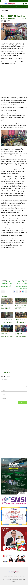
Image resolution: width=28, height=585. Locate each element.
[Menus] (2, 4)
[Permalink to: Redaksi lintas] (2, 21)
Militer (2, 13)
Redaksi (5, 576)
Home (14, 577)
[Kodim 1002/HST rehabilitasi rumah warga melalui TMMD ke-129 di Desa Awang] (7, 328)
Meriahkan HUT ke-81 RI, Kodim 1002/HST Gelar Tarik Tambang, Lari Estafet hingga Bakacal (20, 307)
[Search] (26, 4)
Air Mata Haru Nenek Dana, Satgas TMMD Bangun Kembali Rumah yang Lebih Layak (20, 321)
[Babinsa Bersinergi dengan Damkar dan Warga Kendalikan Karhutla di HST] (7, 301)
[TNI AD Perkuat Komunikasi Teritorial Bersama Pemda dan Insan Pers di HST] (21, 328)
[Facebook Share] (14, 291)
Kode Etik (10, 576)
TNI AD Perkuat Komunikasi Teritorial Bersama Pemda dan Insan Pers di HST (20, 335)
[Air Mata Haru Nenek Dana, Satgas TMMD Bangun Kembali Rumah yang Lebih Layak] (21, 315)
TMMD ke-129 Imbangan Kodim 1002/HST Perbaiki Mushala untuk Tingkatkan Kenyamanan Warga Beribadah (6, 321)
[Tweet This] (17, 291)
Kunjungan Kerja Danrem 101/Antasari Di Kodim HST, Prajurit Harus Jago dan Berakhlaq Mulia (7, 283)
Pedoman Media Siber (19, 576)
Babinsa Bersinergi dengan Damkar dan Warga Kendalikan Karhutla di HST (6, 307)
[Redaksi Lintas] (9, 4)
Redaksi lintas (7, 20)
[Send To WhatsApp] (26, 291)
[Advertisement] (14, 80)
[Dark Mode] (24, 4)
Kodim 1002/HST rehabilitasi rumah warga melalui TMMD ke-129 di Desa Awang (7, 335)
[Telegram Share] (23, 291)
